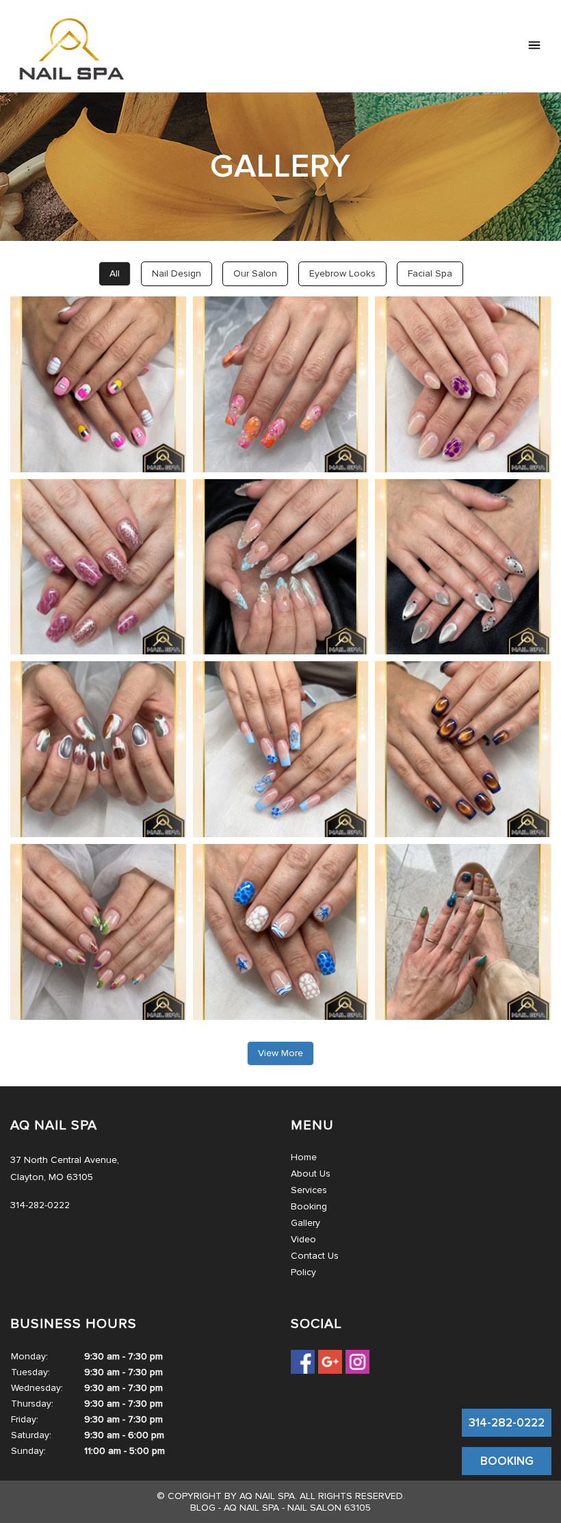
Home (304, 1157)
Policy (303, 1272)
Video (303, 1239)
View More (280, 1053)
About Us (310, 1173)
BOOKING (507, 1461)
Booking (309, 1206)
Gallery (305, 1223)
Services (309, 1190)
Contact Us (315, 1256)
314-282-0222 (507, 1423)
